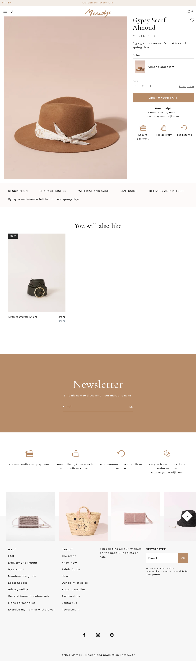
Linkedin (112, 635)
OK (131, 406)
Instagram (98, 635)
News (66, 576)
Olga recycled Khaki (22, 316)
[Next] (187, 516)
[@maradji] (30, 515)
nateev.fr (128, 654)
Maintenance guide (22, 576)
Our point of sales (75, 582)
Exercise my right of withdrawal (31, 609)
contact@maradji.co (165, 472)
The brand (69, 555)
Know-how (69, 562)
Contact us (69, 602)
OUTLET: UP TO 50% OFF (98, 2)
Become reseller (73, 589)
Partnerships (71, 596)
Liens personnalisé (22, 602)
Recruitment (71, 609)
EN (9, 2)
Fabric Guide (71, 569)
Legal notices (18, 582)
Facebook (84, 635)
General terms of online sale (29, 596)
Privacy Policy (18, 589)
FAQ (11, 555)
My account (16, 569)
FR (4, 2)
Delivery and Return (22, 562)
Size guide (186, 86)
